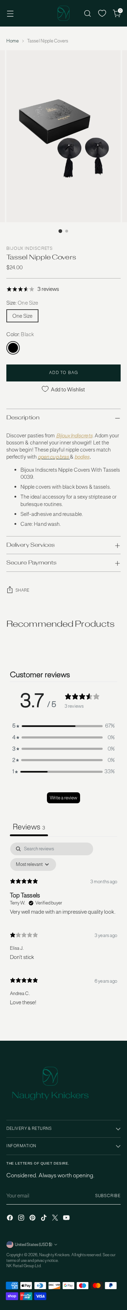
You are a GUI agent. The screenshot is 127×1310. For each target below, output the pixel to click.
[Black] (13, 348)
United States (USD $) (33, 1244)
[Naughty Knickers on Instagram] (22, 1218)
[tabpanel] (63, 927)
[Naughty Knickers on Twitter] (56, 1218)
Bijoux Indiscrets (29, 248)
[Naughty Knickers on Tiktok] (44, 1218)
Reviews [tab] (29, 827)
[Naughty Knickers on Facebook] (10, 1218)
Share (23, 590)
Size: (22, 302)
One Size (22, 315)
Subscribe (108, 1195)
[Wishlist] (102, 13)
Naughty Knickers (54, 1254)
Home (12, 41)
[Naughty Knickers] (63, 13)
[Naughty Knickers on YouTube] (67, 1218)
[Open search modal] (87, 13)
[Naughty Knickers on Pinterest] (33, 1218)
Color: (20, 334)
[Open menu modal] (10, 13)
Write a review (63, 798)
